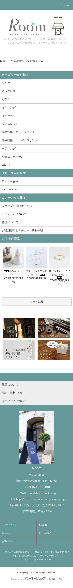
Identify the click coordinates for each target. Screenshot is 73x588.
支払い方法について (23, 552)
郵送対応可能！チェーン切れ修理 (22, 230)
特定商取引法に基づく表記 (24, 556)
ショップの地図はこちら (17, 205)
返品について (61, 552)
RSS (41, 560)
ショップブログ (29, 560)
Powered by (16, 579)
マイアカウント (9, 525)
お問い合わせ (8, 541)
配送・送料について (43, 552)
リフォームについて (14, 214)
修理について (10, 222)
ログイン (6, 533)
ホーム (8, 552)
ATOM (48, 560)
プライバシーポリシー (49, 556)
